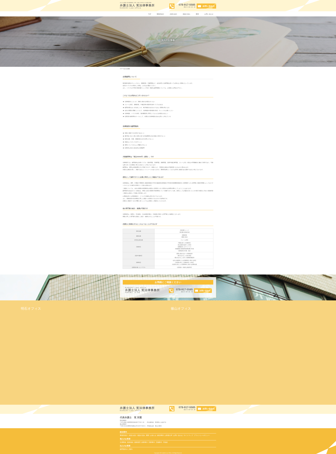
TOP (149, 14)
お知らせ (153, 435)
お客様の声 (168, 435)
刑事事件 (152, 442)
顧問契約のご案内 (126, 449)
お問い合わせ (208, 14)
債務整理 (137, 442)
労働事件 (159, 442)
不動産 (165, 442)
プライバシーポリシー (202, 435)
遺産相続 (130, 442)
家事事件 (144, 442)
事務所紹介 (160, 14)
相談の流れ (186, 14)
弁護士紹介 (173, 14)
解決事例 (160, 435)
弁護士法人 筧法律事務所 (137, 6)
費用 (197, 14)
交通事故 (123, 442)
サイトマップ (188, 435)
